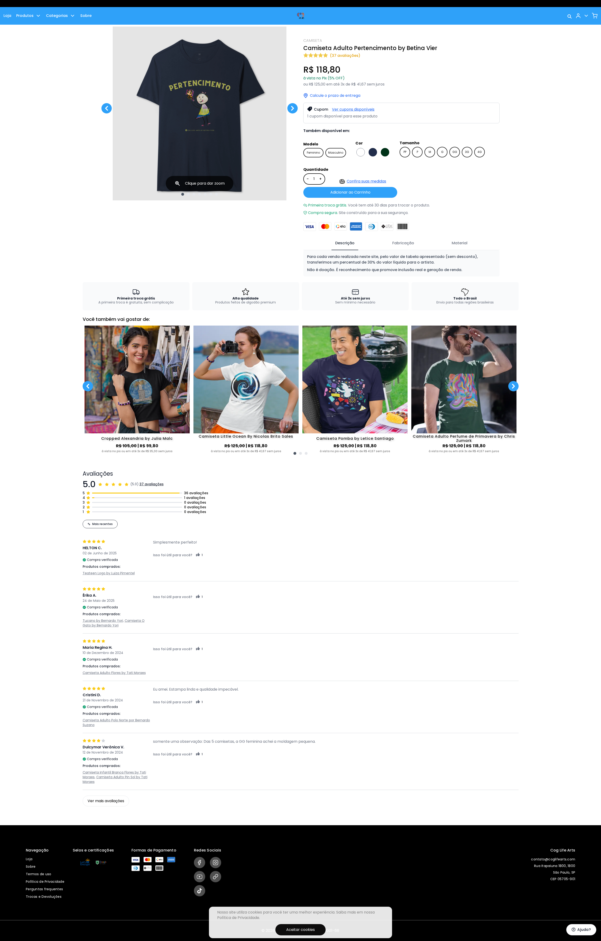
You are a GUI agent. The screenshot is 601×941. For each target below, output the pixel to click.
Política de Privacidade (45, 881)
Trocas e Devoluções (44, 896)
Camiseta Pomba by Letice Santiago (355, 438)
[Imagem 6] (210, 194)
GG (454, 152)
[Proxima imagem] (292, 108)
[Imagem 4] (199, 194)
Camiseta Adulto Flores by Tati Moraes (114, 672)
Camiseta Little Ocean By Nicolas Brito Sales (246, 436)
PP (405, 152)
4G (480, 152)
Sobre (86, 15)
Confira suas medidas (366, 181)
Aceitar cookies (300, 929)
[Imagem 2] (188, 194)
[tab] (344, 243)
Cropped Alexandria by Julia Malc (137, 438)
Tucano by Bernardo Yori (103, 620)
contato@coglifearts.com (553, 859)
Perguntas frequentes (44, 889)
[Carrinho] (594, 16)
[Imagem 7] (216, 194)
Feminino (313, 153)
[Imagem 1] (182, 194)
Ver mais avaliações (106, 801)
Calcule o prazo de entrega (335, 95)
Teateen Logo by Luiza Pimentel (109, 573)
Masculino (335, 153)
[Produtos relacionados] (294, 453)
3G (467, 152)
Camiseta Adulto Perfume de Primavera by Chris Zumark (464, 438)
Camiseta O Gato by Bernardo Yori (114, 623)
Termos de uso (38, 874)
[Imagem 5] (205, 194)
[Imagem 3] (194, 194)
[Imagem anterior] (106, 108)
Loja (7, 15)
